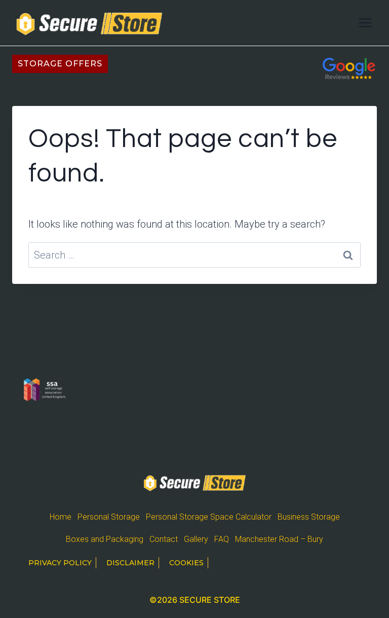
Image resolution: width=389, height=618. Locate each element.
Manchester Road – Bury (279, 539)
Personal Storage (108, 517)
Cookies (186, 562)
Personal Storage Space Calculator (208, 517)
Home (60, 517)
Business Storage (309, 517)
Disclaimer (130, 562)
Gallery (196, 539)
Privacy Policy (60, 562)
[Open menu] (365, 22)
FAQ (221, 539)
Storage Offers (60, 63)
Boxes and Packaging (104, 539)
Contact (163, 539)
